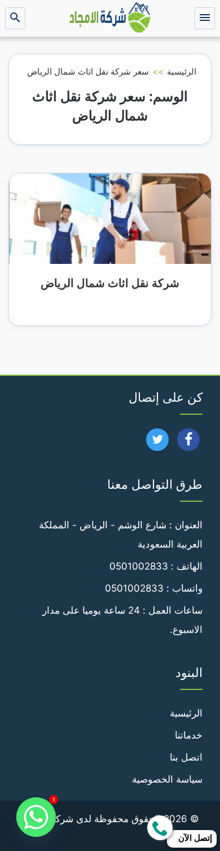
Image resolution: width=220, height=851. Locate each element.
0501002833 (138, 566)
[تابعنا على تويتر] (158, 443)
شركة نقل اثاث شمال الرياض (110, 283)
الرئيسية (181, 71)
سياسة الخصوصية (167, 779)
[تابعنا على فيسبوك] (189, 443)
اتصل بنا (186, 757)
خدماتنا (189, 735)
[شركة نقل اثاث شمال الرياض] (110, 218)
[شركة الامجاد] (110, 18)
